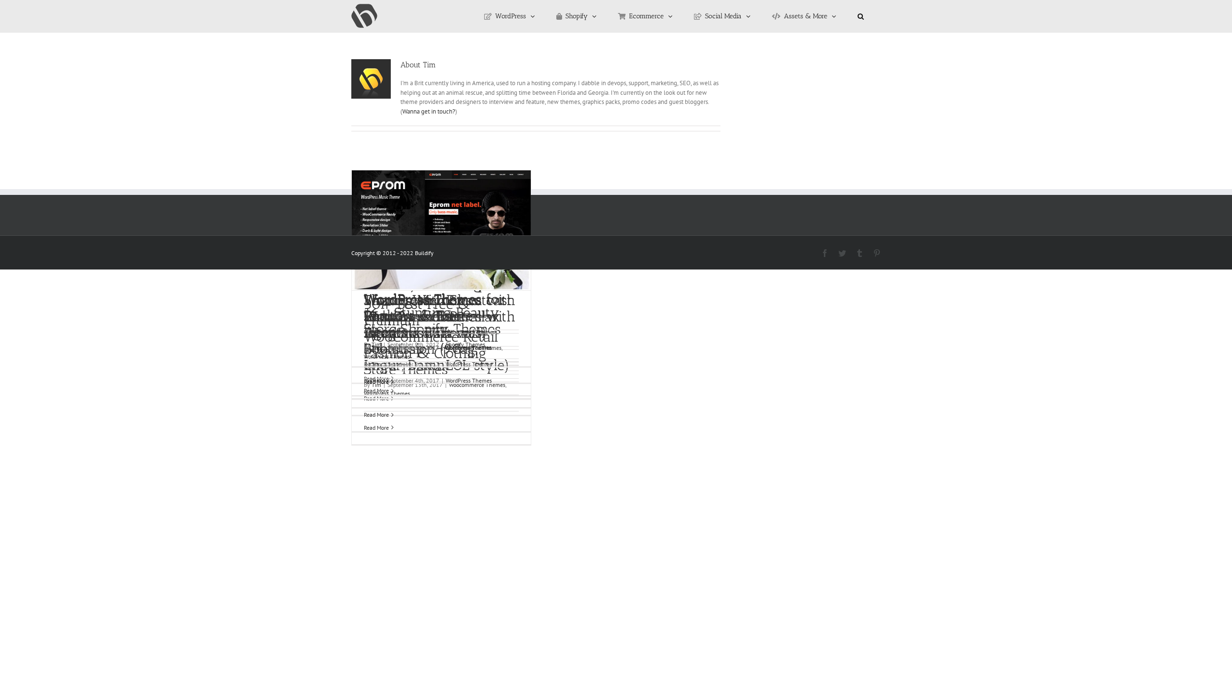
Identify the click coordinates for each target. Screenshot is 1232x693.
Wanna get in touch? (428, 111)
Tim (376, 347)
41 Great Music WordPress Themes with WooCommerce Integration (439, 308)
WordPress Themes (387, 356)
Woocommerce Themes (473, 347)
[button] (861, 16)
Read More (376, 414)
